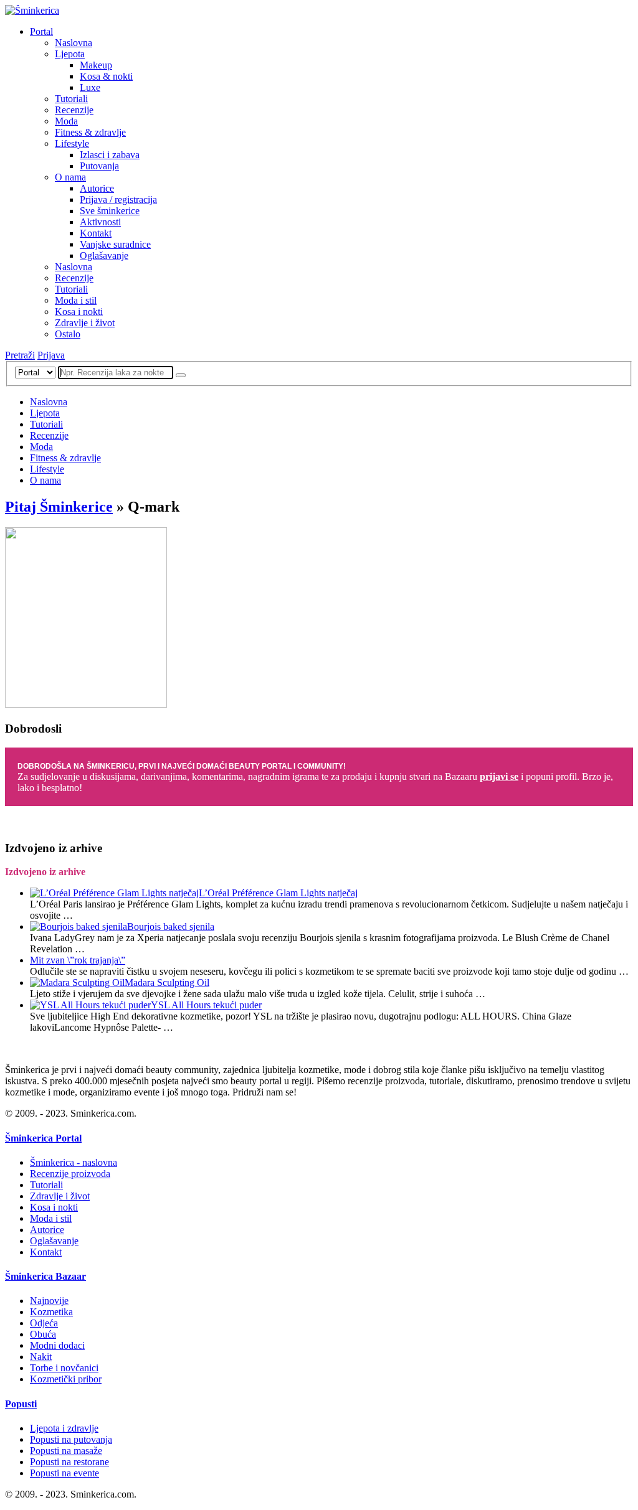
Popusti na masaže (66, 1450)
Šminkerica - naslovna (73, 1162)
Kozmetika (51, 1311)
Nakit (41, 1356)
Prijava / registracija (118, 199)
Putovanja (99, 166)
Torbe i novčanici (64, 1367)
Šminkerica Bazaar (45, 1276)
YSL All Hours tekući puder (206, 1005)
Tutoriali (71, 98)
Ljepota (70, 54)
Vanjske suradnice (115, 244)
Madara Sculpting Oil (167, 982)
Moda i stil (76, 300)
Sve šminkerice (110, 210)
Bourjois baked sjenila (170, 926)
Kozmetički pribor (66, 1379)
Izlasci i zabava (110, 154)
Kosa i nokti (79, 311)
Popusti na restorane (69, 1461)
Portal (41, 31)
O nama (70, 177)
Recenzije (74, 110)
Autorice (97, 188)
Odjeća (44, 1323)
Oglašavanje (104, 255)
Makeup (96, 65)
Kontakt (96, 233)
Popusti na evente (64, 1473)
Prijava (51, 355)
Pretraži (20, 355)
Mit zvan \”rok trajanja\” (77, 960)
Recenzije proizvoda (70, 1173)
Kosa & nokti (106, 76)
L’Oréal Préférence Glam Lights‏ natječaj (278, 893)
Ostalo (67, 334)
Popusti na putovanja (71, 1439)
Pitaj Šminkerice (59, 507)
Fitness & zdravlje (90, 132)
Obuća (43, 1334)
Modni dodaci (57, 1345)
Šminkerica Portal (43, 1138)
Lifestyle (72, 143)
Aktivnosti (100, 222)
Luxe (90, 87)
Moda (66, 121)
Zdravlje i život (85, 322)
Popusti (21, 1404)
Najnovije (49, 1300)
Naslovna (73, 42)
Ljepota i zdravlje (64, 1428)
